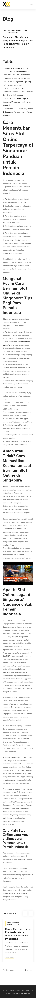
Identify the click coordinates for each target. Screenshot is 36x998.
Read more (9, 958)
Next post (29, 970)
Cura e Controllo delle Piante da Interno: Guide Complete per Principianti (18, 933)
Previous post (8, 970)
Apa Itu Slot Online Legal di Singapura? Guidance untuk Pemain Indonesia (17, 101)
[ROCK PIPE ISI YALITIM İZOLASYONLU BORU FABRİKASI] (6, 4)
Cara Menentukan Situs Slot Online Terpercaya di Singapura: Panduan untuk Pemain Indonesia (16, 71)
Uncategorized (12, 33)
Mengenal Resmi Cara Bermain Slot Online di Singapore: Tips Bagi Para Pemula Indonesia (17, 81)
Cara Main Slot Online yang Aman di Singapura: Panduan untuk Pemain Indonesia (18, 112)
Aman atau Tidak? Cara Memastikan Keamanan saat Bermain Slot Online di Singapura (18, 91)
